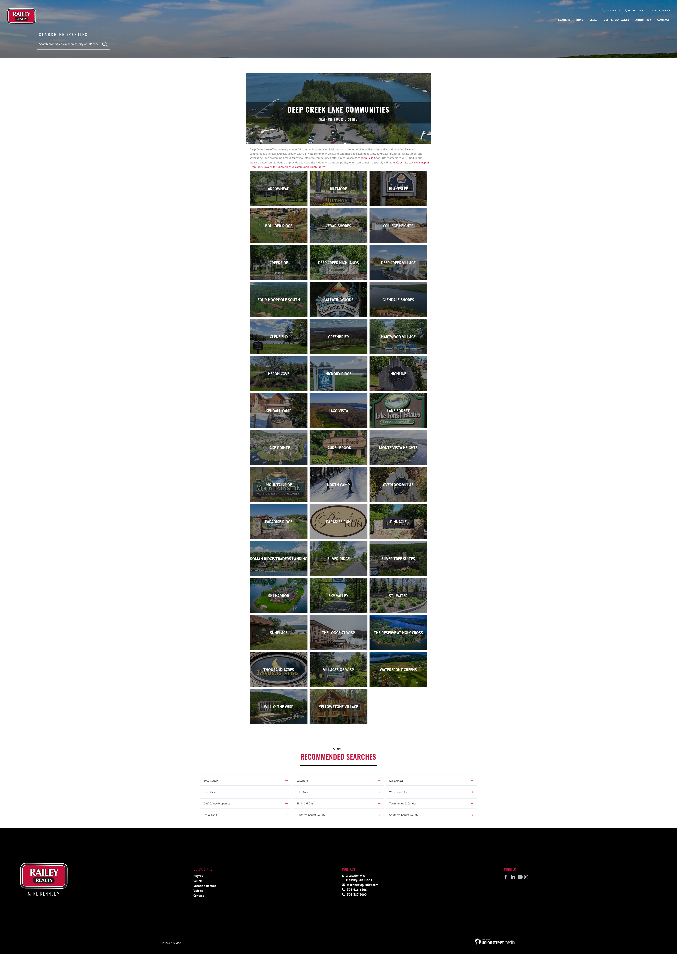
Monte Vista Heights (398, 447)
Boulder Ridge (278, 225)
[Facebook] (506, 877)
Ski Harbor (278, 595)
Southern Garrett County (403, 815)
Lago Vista (338, 410)
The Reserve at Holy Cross (398, 632)
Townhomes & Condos (403, 803)
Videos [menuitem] (198, 891)
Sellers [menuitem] (198, 881)
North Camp (338, 484)
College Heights (398, 225)
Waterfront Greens (398, 669)
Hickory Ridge (338, 373)
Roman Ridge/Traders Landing (278, 558)
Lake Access (396, 780)
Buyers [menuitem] (198, 876)
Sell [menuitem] (593, 19)
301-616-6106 (613, 10)
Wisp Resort (368, 158)
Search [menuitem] (563, 19)
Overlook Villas (398, 484)
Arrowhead (278, 188)
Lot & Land (210, 815)
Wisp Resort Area (399, 792)
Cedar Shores (338, 225)
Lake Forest (398, 410)
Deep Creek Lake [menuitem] (616, 19)
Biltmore (338, 188)
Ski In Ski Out (305, 803)
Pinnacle (398, 521)
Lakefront (302, 780)
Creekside (279, 262)
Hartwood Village (398, 336)
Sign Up (666, 10)
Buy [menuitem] (579, 19)
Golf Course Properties (217, 803)
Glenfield (279, 336)
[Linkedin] (512, 877)
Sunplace (278, 632)
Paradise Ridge (278, 521)
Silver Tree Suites (398, 558)
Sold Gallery (211, 780)
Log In (653, 10)
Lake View (210, 792)
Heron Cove (278, 373)
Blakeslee (398, 188)
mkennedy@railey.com (362, 885)
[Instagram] (526, 877)
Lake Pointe (278, 447)
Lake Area (302, 792)
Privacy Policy (171, 942)
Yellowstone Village (338, 706)
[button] (105, 44)
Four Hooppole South (279, 299)
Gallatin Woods (338, 299)
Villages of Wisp (338, 669)
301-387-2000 (635, 10)
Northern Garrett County (311, 815)
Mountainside (279, 484)
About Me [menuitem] (642, 19)
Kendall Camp (279, 410)
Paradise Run (338, 521)
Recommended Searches (338, 756)
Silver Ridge (338, 558)
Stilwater (398, 595)
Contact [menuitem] (663, 19)
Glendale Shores (398, 299)
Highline (398, 373)
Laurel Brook (338, 447)
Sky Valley (338, 595)
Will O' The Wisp (279, 706)
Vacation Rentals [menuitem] (204, 886)
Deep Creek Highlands (338, 262)
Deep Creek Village (398, 262)
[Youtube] (519, 877)
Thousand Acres (278, 669)
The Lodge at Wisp (338, 632)
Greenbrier (338, 336)
